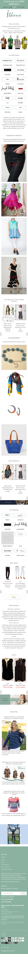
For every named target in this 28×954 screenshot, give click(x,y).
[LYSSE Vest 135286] (8, 669)
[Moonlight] (20, 98)
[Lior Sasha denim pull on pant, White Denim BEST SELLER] (20, 573)
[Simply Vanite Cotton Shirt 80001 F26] (8, 472)
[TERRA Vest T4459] (20, 670)
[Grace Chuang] (20, 70)
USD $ (14, 7)
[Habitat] (7, 79)
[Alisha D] (7, 515)
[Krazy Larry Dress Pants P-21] (8, 573)
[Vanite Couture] (20, 550)
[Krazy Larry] (20, 88)
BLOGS (3, 859)
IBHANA (13, 951)
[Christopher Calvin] (7, 60)
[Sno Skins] (7, 550)
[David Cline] (7, 70)
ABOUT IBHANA (5, 867)
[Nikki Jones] (7, 107)
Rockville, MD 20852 (6, 913)
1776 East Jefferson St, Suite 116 (9, 911)
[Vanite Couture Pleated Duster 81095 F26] (8, 313)
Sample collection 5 (7, 546)
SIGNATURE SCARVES (6, 869)
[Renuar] (20, 107)
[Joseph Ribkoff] (7, 88)
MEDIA (3, 862)
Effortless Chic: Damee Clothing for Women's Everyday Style (14, 763)
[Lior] (7, 98)
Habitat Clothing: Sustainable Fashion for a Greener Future (14, 717)
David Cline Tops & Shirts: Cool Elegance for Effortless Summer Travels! (14, 792)
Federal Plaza (4, 910)
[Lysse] (20, 534)
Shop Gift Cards (14, 699)
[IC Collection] (20, 79)
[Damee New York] (20, 60)
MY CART (21, 7)
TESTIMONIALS (5, 864)
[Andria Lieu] (20, 515)
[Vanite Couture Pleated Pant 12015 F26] (20, 312)
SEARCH (3, 857)
